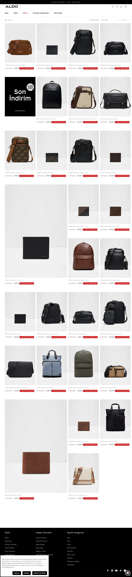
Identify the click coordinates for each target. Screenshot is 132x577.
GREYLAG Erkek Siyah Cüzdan (13, 334)
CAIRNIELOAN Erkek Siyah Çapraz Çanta (111, 334)
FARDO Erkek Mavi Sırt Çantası (45, 388)
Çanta (69, 544)
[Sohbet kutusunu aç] (127, 573)
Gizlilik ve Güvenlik (11, 544)
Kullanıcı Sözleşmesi (42, 558)
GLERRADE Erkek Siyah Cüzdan (45, 65)
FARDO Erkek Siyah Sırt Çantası (108, 441)
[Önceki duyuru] (5, 2)
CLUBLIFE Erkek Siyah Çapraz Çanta (78, 173)
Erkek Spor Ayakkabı (73, 561)
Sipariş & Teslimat (41, 538)
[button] (8, 13)
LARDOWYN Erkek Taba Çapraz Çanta (15, 65)
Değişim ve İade (41, 551)
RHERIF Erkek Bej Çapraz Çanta (108, 388)
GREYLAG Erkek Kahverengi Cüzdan (109, 226)
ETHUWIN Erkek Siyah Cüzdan (13, 280)
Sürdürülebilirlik (9, 555)
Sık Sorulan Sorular (42, 541)
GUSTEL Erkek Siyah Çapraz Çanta (77, 334)
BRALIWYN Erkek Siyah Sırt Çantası (46, 119)
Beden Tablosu (40, 544)
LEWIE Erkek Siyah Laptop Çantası (109, 119)
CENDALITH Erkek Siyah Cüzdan (45, 173)
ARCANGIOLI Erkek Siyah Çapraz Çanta (47, 334)
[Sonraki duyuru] (126, 2)
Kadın (68, 538)
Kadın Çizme (71, 555)
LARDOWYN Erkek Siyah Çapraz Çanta (110, 65)
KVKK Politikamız (10, 548)
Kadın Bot (70, 551)
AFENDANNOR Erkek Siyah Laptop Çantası (16, 388)
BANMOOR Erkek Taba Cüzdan (13, 495)
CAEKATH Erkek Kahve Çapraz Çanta (14, 173)
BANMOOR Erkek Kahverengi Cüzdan (78, 441)
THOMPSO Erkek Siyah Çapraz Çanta (110, 280)
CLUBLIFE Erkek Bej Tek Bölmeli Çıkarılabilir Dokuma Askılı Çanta (82, 119)
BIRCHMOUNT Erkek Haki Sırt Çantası (78, 388)
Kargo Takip (39, 548)
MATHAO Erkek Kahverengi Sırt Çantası (78, 280)
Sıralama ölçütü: (95, 20)
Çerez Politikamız (10, 551)
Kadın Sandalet (71, 548)
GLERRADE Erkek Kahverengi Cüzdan (78, 226)
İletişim (7, 538)
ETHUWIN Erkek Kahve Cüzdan (108, 173)
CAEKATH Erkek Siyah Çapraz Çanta (78, 65)
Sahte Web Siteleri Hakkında (44, 555)
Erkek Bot (70, 558)
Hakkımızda (8, 541)
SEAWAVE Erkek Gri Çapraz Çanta (77, 495)
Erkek (68, 541)
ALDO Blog (70, 565)
